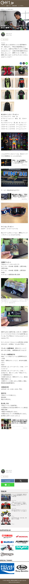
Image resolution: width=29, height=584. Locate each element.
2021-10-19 (9, 33)
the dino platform (16, 582)
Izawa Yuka (9, 35)
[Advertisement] (11, 439)
